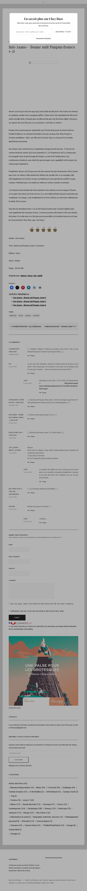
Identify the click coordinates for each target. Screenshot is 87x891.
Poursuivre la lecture (43, 38)
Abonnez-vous (63, 31)
